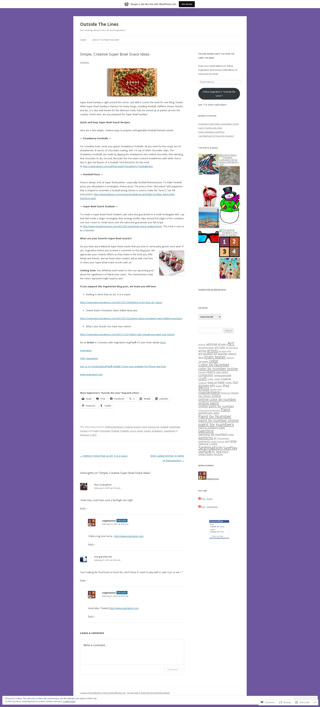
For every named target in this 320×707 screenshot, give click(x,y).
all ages (222, 344)
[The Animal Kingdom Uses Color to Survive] (230, 232)
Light (219, 389)
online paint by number (216, 406)
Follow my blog (217, 536)
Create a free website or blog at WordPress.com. (103, 692)
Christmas (203, 361)
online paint (208, 403)
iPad (226, 385)
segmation (109, 520)
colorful (202, 372)
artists (212, 350)
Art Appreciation (206, 347)
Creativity (202, 382)
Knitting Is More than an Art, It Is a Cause (104, 455)
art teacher (221, 354)
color (213, 361)
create (217, 379)
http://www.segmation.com (129, 536)
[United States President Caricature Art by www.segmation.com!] (230, 160)
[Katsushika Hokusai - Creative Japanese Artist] (208, 164)
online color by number (217, 399)
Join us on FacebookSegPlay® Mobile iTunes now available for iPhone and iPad (123, 366)
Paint (225, 409)
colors (210, 372)
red (227, 441)
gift (212, 385)
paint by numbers (216, 424)
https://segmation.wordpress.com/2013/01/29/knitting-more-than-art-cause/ (121, 302)
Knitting (213, 389)
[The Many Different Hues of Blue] (229, 247)
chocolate (105, 430)
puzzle (214, 441)
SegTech (222, 451)
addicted (211, 344)
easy (221, 382)
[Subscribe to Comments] (199, 506)
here (162, 342)
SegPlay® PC (206, 452)
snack (140, 430)
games (203, 385)
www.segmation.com (91, 374)
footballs (124, 430)
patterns (205, 437)
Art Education (232, 347)
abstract (202, 344)
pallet (231, 434)
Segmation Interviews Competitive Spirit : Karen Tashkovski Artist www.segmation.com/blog (218, 127)
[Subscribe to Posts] (199, 498)
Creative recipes (132, 426)
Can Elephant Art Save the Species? (216, 135)
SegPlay (230, 448)
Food (144, 426)
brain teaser (215, 357)
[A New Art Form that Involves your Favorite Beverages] (230, 268)
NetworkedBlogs (216, 521)
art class (220, 347)
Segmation (86, 350)
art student (205, 354)
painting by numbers (213, 434)
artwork (232, 353)
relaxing (203, 443)
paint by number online (218, 420)
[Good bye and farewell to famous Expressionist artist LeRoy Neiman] (229, 175)
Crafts (210, 379)
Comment (172, 669)
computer (205, 375)
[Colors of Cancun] (209, 217)
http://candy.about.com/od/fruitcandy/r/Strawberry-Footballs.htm (118, 166)
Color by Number (214, 364)
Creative (225, 379)
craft (202, 378)
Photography (223, 438)
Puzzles (221, 441)
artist (202, 351)
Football (164, 426)
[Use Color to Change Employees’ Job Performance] (208, 196)
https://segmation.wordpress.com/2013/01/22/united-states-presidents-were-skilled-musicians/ (131, 318)
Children (230, 358)
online (216, 396)
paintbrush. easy (208, 413)
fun (235, 382)
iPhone (203, 389)
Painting (213, 532)
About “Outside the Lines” (105, 40)
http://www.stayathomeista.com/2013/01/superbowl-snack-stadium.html (122, 226)
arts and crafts (224, 351)
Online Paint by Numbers (209, 410)
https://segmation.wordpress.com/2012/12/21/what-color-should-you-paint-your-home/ (127, 334)
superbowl (169, 430)
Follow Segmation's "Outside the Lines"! (219, 93)
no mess (204, 396)
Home (83, 40)
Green (219, 385)
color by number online (218, 368)
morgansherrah (103, 556)
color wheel (222, 372)
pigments (204, 441)
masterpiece (209, 392)
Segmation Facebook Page (212, 289)
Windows (218, 454)
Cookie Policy (69, 701)
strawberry (157, 430)
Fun (222, 532)
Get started (187, 4)
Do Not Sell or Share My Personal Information (148, 692)
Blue (201, 357)
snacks (147, 430)
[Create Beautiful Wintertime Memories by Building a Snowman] (230, 205)
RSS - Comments (209, 506)
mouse (234, 392)
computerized (222, 375)
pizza (133, 430)
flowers (228, 382)
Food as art (153, 426)
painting (206, 431)
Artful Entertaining (114, 426)
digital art (212, 382)
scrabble (213, 444)
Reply (83, 508)
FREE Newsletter (89, 358)
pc (215, 438)
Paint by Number (214, 416)
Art (230, 343)
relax (233, 441)
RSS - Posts (206, 498)
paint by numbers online (211, 427)
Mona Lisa (225, 393)
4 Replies (84, 62)
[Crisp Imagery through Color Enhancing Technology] (208, 237)
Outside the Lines (217, 527)
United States (205, 454)
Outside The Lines (99, 24)
